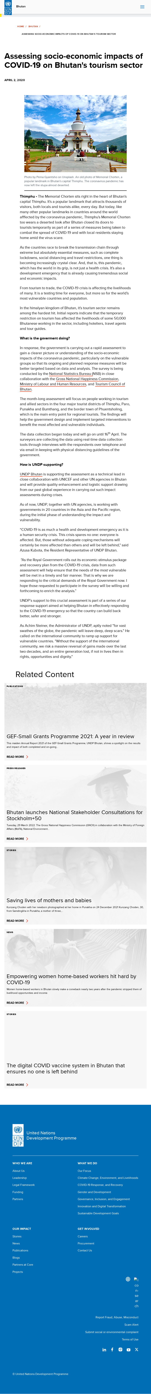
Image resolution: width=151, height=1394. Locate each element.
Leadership (20, 1178)
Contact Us (85, 1250)
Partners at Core (23, 1265)
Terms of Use (130, 1339)
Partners (18, 1199)
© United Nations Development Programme (40, 1374)
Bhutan (21, 6)
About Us (18, 1171)
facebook (112, 1349)
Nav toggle (142, 7)
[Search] (136, 1292)
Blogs (16, 1258)
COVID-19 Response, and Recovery (100, 1185)
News (16, 1243)
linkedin (104, 1349)
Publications (20, 1250)
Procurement (86, 1243)
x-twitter (136, 1349)
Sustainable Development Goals (98, 1213)
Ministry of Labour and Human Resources (53, 384)
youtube (128, 1349)
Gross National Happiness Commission (87, 378)
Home (20, 26)
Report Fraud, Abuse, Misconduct (117, 1317)
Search (136, 7)
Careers (83, 1236)
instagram (120, 1349)
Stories (17, 1236)
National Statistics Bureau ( (71, 373)
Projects (18, 1272)
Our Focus (84, 1171)
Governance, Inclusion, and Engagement (104, 1199)
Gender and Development (94, 1192)
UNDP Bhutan (31, 474)
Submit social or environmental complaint (111, 1332)
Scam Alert (131, 1325)
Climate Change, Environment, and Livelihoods (108, 1178)
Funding (18, 1192)
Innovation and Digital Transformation (102, 1206)
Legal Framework (24, 1185)
